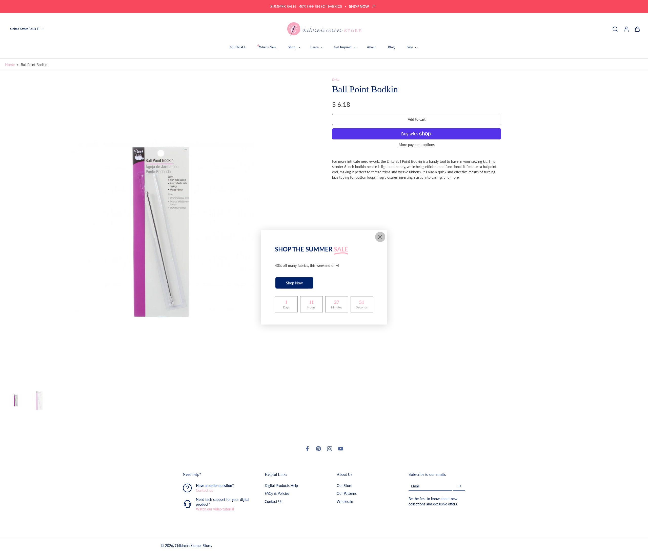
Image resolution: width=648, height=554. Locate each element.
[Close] (380, 237)
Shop (291, 47)
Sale (410, 47)
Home (10, 65)
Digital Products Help (281, 485)
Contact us (204, 490)
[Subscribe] (459, 486)
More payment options (417, 145)
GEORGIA (238, 47)
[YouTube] (340, 448)
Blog (391, 47)
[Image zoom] (160, 232)
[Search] (615, 29)
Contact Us (273, 501)
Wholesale (345, 501)
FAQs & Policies (277, 493)
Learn (314, 47)
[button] (416, 119)
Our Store (344, 485)
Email (415, 486)
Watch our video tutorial (215, 509)
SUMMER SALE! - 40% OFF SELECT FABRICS (306, 6)
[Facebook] (307, 448)
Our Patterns (347, 493)
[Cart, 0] (637, 28)
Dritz (335, 79)
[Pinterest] (318, 448)
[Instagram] (329, 448)
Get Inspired (343, 47)
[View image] (16, 400)
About (371, 47)
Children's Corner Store (193, 545)
